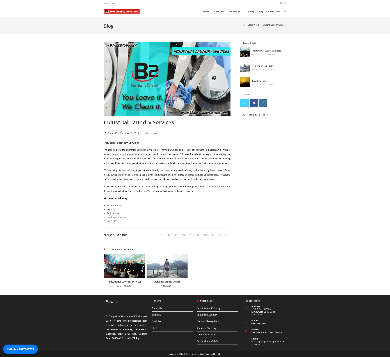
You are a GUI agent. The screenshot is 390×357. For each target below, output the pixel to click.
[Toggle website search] (285, 11)
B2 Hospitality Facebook (255, 114)
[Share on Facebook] (169, 235)
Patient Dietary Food (208, 321)
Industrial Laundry (207, 314)
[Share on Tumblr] (213, 235)
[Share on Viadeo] (220, 235)
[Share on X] (162, 235)
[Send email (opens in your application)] (284, 2)
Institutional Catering (208, 308)
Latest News (153, 133)
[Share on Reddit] (205, 235)
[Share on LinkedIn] (184, 235)
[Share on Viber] (191, 235)
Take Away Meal (206, 334)
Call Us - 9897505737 (20, 349)
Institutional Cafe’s (207, 341)
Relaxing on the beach (167, 281)
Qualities (156, 321)
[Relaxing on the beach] (245, 67)
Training (156, 314)
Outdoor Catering (206, 328)
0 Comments (269, 54)
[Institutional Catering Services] (245, 52)
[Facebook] (254, 103)
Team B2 (112, 133)
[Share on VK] (198, 235)
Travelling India (259, 80)
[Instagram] (263, 103)
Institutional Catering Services (124, 281)
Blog (154, 328)
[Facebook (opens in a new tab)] (281, 2)
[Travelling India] (245, 82)
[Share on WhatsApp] (227, 235)
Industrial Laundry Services (274, 24)
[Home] (244, 24)
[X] (244, 103)
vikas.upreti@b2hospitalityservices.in (267, 343)
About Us (157, 308)
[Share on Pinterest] (176, 235)
